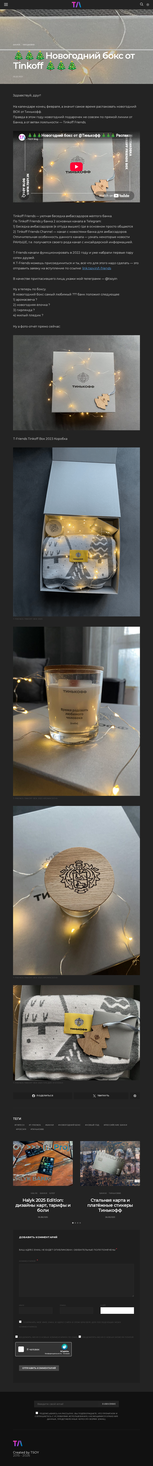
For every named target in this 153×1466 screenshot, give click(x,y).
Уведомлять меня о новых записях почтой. (108, 1337)
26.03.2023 (110, 1217)
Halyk (34, 1193)
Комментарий (27, 1261)
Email (63, 1305)
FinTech (20, 1125)
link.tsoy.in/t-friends (96, 268)
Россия (21, 1129)
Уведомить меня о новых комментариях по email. (48, 1337)
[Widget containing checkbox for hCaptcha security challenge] (43, 1349)
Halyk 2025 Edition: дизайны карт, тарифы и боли (43, 1205)
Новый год (92, 1125)
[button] (147, 4)
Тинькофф (29, 44)
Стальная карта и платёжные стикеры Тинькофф (110, 1205)
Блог (52, 1193)
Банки (16, 44)
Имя (21, 1305)
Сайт (103, 1305)
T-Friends (35, 1125)
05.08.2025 (43, 1217)
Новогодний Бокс (70, 1125)
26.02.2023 (18, 76)
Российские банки (116, 1125)
